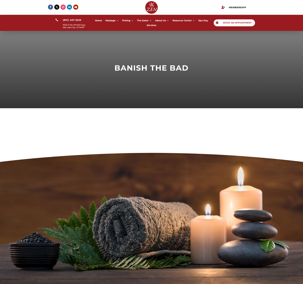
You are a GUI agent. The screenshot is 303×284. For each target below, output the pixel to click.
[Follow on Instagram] (63, 7)
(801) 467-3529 (151, 224)
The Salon (143, 20)
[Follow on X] (56, 7)
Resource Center (182, 20)
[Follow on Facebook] (50, 7)
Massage (110, 20)
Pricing (126, 20)
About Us (160, 20)
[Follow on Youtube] (75, 7)
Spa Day (203, 20)
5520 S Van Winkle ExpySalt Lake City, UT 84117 (74, 26)
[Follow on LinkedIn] (69, 7)
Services (151, 25)
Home (98, 20)
